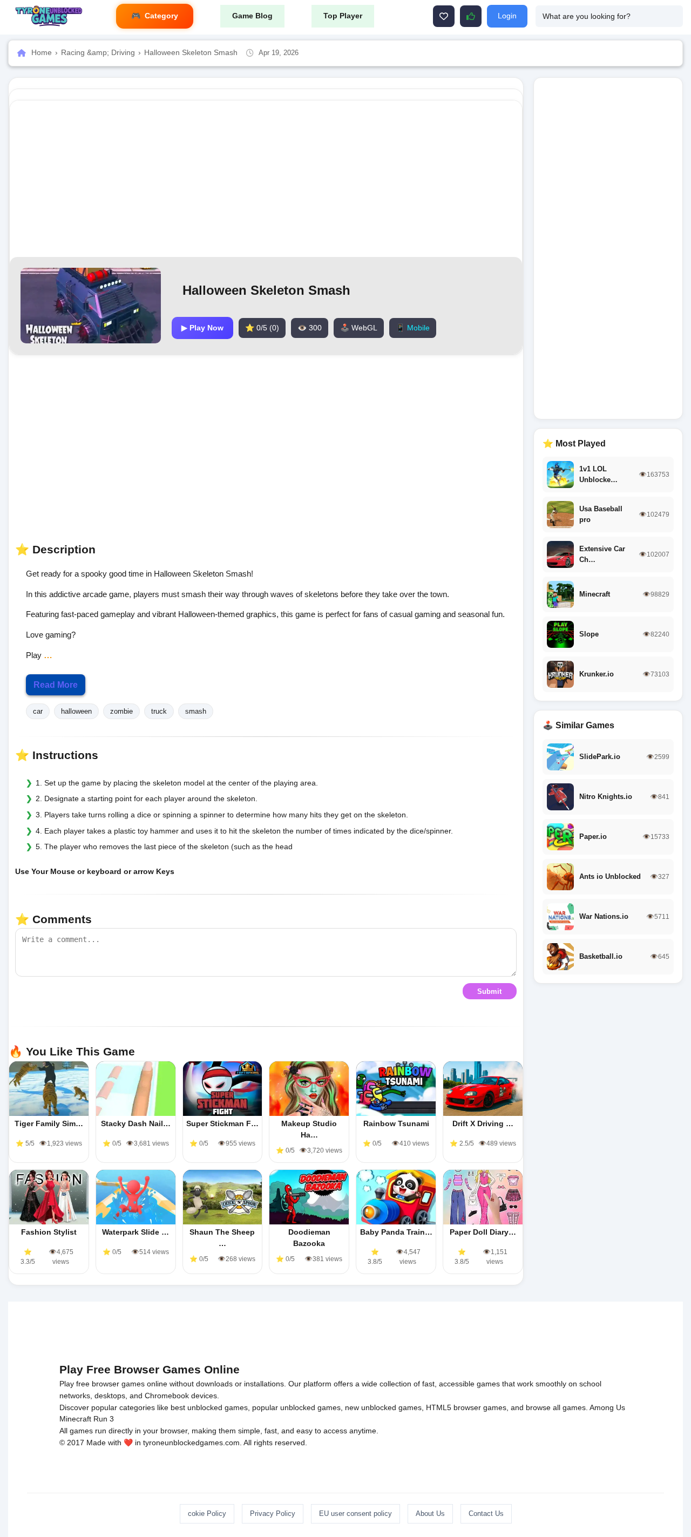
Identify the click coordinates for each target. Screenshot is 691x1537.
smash (195, 711)
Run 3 (103, 1418)
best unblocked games (209, 1407)
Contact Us (486, 1513)
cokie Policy (207, 1513)
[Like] (444, 16)
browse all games (556, 1407)
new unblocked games (383, 1407)
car (38, 711)
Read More (55, 684)
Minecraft (75, 1418)
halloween (76, 711)
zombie (121, 711)
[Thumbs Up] (471, 16)
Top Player (342, 15)
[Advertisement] (266, 178)
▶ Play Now (202, 327)
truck (159, 711)
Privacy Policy (272, 1513)
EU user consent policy (355, 1513)
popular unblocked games (296, 1407)
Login (507, 15)
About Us (430, 1513)
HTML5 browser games (466, 1407)
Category (161, 15)
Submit (489, 991)
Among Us (607, 1407)
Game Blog (252, 15)
